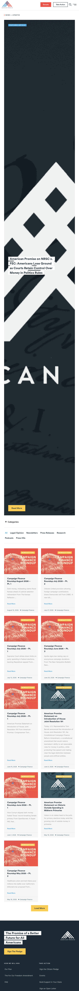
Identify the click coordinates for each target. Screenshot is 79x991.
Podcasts (9, 538)
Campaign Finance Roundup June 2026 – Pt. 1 (19, 805)
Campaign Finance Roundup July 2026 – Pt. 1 (19, 649)
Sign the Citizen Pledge (49, 969)
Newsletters (32, 533)
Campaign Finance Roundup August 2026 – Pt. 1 (18, 581)
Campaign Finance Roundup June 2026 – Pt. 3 (56, 649)
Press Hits (20, 538)
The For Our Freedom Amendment (19, 976)
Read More (11, 604)
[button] (39, 908)
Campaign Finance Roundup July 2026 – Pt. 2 (56, 581)
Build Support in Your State (51, 982)
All (6, 533)
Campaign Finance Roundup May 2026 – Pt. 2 (19, 873)
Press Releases (47, 533)
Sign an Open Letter (48, 989)
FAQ (6, 982)
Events (42, 976)
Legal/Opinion (17, 533)
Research (61, 533)
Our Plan (8, 969)
